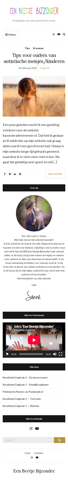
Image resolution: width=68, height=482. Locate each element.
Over (27, 453)
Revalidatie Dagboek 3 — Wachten (21, 405)
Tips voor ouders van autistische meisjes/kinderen (34, 58)
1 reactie (45, 68)
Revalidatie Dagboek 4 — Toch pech (22, 398)
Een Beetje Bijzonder (34, 471)
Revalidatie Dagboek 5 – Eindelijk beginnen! (26, 384)
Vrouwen (38, 48)
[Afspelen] (7, 354)
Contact (38, 453)
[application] (34, 340)
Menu (12, 34)
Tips (27, 48)
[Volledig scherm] (60, 354)
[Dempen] (55, 354)
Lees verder (55, 173)
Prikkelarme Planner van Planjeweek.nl (23, 391)
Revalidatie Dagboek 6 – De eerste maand (25, 377)
